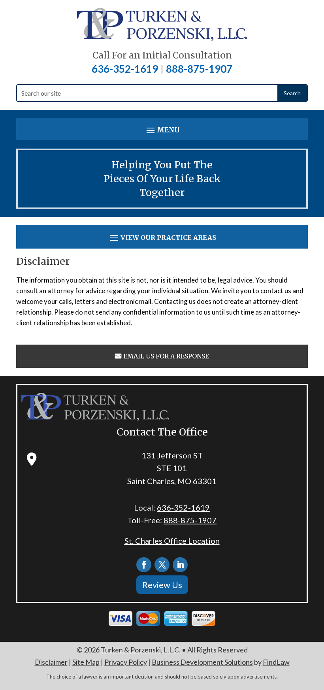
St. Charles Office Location (172, 540)
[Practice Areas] (162, 237)
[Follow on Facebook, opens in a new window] (143, 564)
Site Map (86, 662)
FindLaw (276, 662)
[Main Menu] (162, 130)
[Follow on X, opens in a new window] (162, 564)
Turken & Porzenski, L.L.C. (141, 649)
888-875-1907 (199, 68)
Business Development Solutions (202, 662)
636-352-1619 (125, 68)
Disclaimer (51, 662)
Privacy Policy (125, 662)
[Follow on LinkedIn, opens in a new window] (180, 564)
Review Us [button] (162, 584)
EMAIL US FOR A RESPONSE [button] (166, 356)
